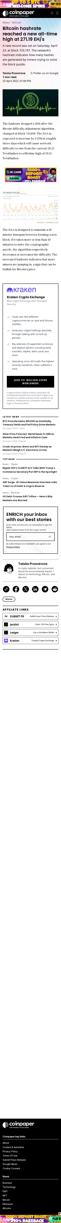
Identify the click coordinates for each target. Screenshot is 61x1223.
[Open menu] (57, 13)
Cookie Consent (11, 1168)
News (6, 22)
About (6, 1142)
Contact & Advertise (13, 1147)
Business (7, 1182)
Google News (10, 1164)
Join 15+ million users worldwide (30, 381)
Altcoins (7, 1208)
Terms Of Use (10, 1155)
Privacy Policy (13, 547)
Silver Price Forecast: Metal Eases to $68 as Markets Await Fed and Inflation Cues (28, 435)
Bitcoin (16, 22)
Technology (9, 1187)
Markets (15, 492)
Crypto (14, 478)
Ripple (14, 464)
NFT (5, 1195)
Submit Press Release (14, 1159)
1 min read (9, 77)
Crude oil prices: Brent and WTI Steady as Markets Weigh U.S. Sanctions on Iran (27, 448)
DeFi (5, 1191)
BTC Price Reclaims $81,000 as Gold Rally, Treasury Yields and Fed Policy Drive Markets (29, 423)
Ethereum (8, 1204)
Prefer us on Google (46, 73)
